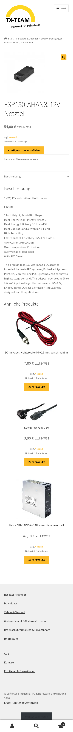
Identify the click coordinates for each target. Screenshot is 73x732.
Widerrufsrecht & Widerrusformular (25, 621)
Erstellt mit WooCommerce (21, 702)
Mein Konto (12, 726)
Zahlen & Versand (14, 612)
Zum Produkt (36, 387)
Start (10, 38)
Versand (13, 137)
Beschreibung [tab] (12, 176)
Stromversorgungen (51, 38)
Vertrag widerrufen (36, 717)
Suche (36, 726)
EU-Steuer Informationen (19, 671)
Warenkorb (56, 722)
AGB (6, 653)
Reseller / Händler (15, 594)
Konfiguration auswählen (24, 150)
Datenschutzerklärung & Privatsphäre (27, 630)
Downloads (11, 603)
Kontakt (9, 662)
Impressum (11, 638)
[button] (63, 57)
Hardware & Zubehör (27, 38)
